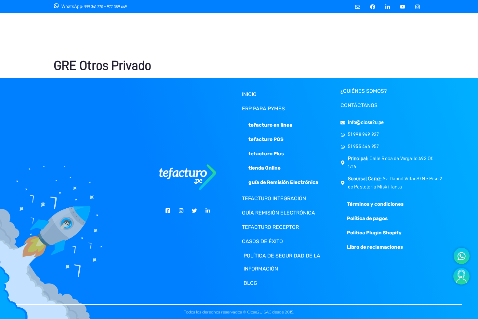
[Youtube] (402, 6)
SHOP (445, 35)
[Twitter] (194, 210)
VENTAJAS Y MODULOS (307, 35)
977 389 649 (117, 7)
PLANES (261, 35)
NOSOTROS (179, 35)
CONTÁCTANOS (360, 35)
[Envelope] (358, 6)
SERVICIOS (136, 35)
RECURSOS (221, 35)
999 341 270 (93, 7)
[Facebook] (372, 6)
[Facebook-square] (167, 210)
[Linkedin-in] (387, 6)
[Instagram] (417, 6)
